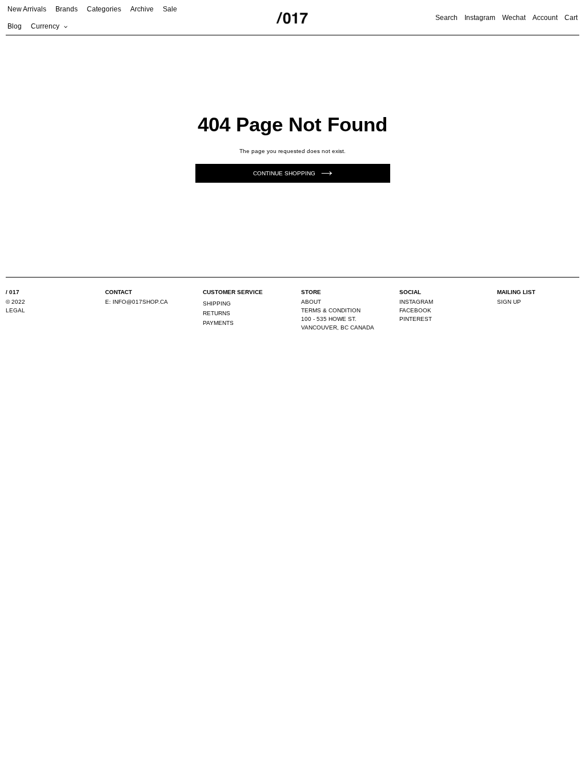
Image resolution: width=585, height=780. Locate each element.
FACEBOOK (415, 310)
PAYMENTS (218, 323)
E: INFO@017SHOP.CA (136, 302)
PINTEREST (415, 319)
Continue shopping (284, 173)
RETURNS (216, 313)
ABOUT (311, 302)
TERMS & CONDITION (330, 310)
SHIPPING (217, 303)
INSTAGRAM (416, 302)
